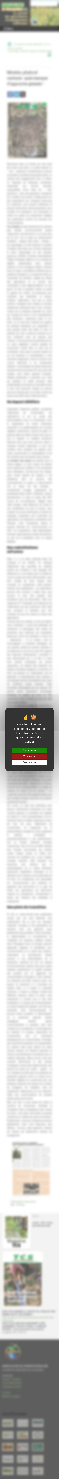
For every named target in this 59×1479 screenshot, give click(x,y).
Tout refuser (29, 756)
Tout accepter (29, 750)
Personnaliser (29, 762)
